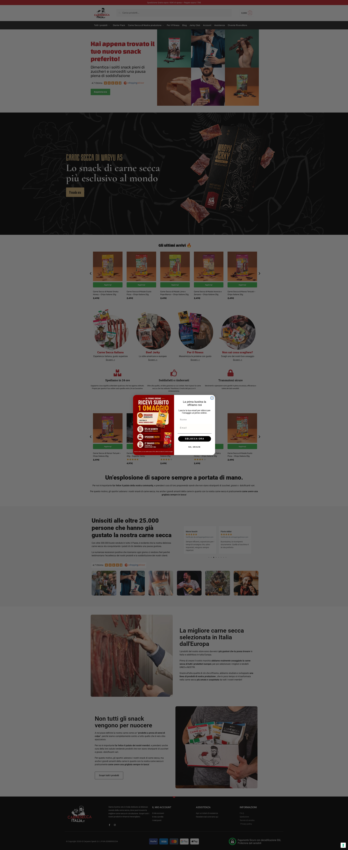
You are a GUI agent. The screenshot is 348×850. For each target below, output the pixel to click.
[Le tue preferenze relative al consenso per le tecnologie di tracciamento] (343, 845)
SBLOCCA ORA (194, 439)
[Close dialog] (212, 398)
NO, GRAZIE (194, 447)
